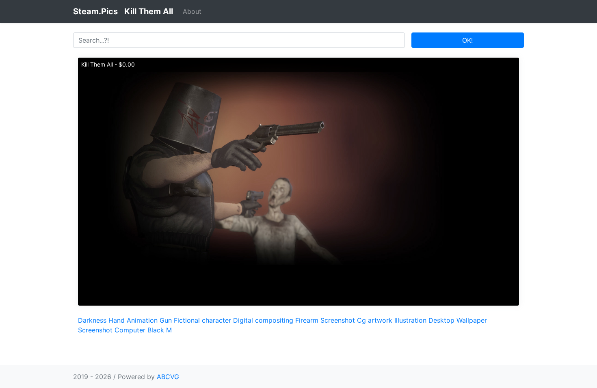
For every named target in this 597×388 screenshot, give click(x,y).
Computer (130, 330)
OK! (467, 40)
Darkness (92, 320)
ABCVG (168, 377)
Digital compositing (263, 320)
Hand (116, 320)
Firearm (306, 320)
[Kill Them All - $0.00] (298, 181)
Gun (166, 320)
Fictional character (202, 320)
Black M (159, 330)
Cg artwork (374, 320)
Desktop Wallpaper (457, 320)
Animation (142, 320)
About (192, 11)
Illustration (410, 320)
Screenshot (337, 320)
